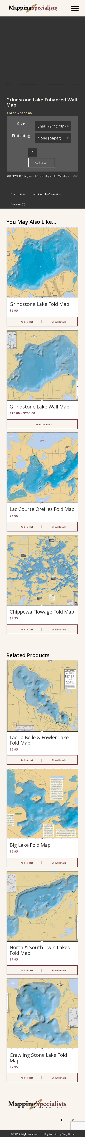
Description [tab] (18, 194)
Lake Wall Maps (60, 176)
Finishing (21, 135)
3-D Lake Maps (43, 176)
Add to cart (41, 162)
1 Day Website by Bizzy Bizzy (58, 1134)
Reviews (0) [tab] (18, 204)
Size (21, 123)
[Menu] (73, 8)
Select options (43, 424)
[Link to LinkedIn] (73, 1119)
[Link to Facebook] (61, 1119)
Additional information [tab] (47, 194)
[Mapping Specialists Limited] (35, 8)
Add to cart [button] (26, 321)
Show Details (58, 321)
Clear (75, 175)
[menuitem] (73, 8)
